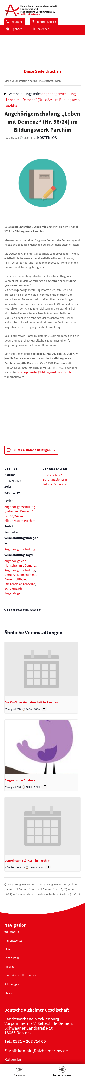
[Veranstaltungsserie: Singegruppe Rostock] (44, 786)
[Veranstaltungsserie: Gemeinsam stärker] (47, 867)
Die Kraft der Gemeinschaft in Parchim (31, 702)
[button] (77, 30)
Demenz (10, 575)
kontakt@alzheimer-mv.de (43, 1050)
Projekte (9, 967)
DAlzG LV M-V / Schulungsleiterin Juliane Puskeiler (54, 479)
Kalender (13, 1059)
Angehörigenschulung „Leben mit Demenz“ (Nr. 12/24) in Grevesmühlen (19, 889)
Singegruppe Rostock (20, 780)
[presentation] (41, 669)
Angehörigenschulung (19, 549)
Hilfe (7, 949)
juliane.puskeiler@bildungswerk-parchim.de (44, 372)
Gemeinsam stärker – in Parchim (27, 860)
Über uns (9, 993)
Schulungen (11, 984)
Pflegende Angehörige (19, 584)
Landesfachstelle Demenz (20, 975)
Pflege (21, 579)
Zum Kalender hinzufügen (32, 450)
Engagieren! (11, 958)
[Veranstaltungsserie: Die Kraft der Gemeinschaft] (44, 709)
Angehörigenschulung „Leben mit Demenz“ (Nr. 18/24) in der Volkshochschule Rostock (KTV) (57, 889)
